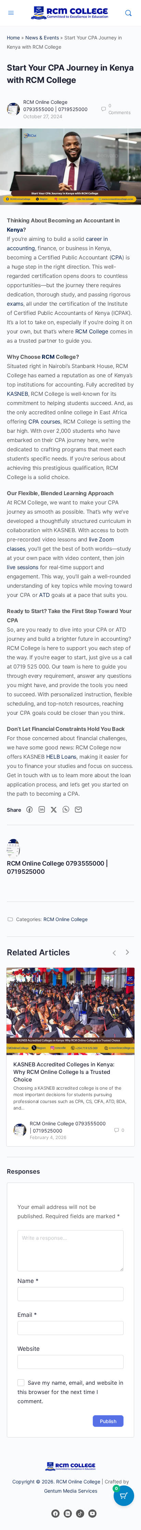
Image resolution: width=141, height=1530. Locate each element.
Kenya (15, 229)
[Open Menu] (11, 12)
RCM (48, 356)
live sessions (22, 567)
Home (13, 37)
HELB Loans (61, 756)
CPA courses (44, 421)
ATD (44, 594)
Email (27, 1314)
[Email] (78, 810)
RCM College (91, 331)
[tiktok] (80, 1513)
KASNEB (17, 393)
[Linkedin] (42, 810)
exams (15, 303)
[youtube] (92, 1513)
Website (28, 1348)
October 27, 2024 (42, 116)
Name (28, 1280)
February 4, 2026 (48, 1137)
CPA (116, 257)
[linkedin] (68, 1513)
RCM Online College (65, 919)
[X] (54, 810)
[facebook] (55, 1513)
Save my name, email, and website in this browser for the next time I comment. (70, 1392)
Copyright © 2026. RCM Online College (56, 1481)
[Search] (128, 13)
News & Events (42, 37)
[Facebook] (29, 810)
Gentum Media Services (70, 1491)
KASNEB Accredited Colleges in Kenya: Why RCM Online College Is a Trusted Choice (64, 1072)
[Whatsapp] (66, 810)
